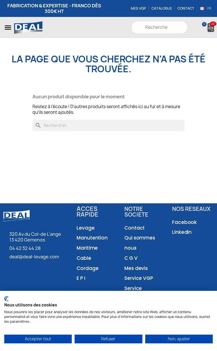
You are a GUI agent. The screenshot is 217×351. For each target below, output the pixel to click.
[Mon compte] (192, 27)
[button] (8, 27)
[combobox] (160, 27)
